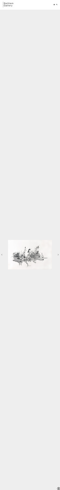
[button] (54, 4)
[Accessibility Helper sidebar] (58, 488)
